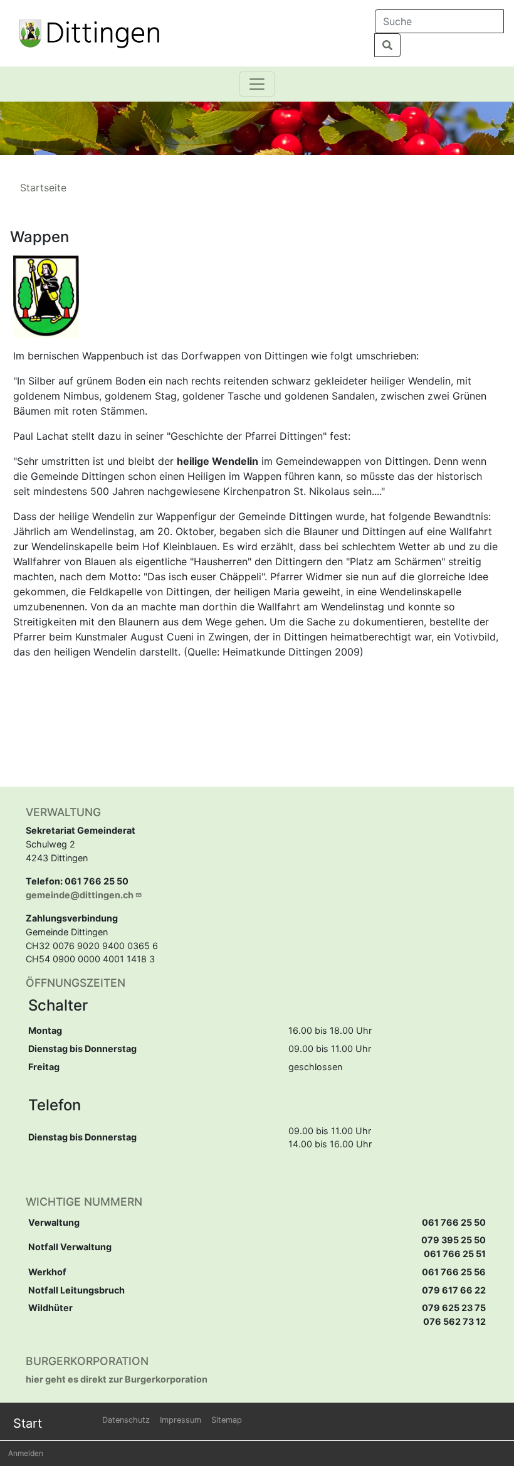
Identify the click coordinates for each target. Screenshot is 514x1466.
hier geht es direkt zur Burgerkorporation (116, 1379)
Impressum (180, 1420)
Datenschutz (126, 1420)
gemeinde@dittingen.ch (80, 895)
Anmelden (25, 1453)
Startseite (43, 187)
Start (27, 1423)
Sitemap (226, 1420)
